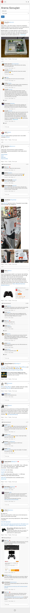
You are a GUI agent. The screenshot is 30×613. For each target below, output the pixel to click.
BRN (8, 383)
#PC (2, 386)
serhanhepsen (10, 582)
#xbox (2, 156)
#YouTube (3, 470)
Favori (6, 59)
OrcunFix (9, 22)
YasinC (7, 393)
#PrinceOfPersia (22, 367)
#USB (2, 474)
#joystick (3, 285)
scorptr (7, 306)
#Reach (9, 386)
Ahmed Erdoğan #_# (13, 363)
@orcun (5, 181)
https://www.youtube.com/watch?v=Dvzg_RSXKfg (12, 369)
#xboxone (7, 285)
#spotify (3, 472)
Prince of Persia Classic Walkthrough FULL (16, 372)
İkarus (8, 270)
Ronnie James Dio (11, 63)
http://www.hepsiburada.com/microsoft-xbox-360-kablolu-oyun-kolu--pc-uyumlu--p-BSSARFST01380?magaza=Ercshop (15, 524)
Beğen (2, 59)
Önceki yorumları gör (15, 164)
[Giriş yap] (28, 1)
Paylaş (9, 59)
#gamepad (8, 521)
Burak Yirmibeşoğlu (10, 180)
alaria (8, 132)
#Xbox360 (3, 135)
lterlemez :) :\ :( (9, 441)
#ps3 (8, 414)
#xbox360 (3, 367)
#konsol (16, 414)
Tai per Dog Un (9, 103)
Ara (3, 16)
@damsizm (6, 487)
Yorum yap (14, 59)
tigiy (6, 77)
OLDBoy (7, 83)
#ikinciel (8, 137)
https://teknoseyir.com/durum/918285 (11, 499)
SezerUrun (10, 146)
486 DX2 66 (7, 492)
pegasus (8, 172)
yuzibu (7, 333)
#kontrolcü (22, 283)
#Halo (6, 386)
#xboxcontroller (4, 158)
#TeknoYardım (4, 154)
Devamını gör (23, 34)
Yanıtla (10, 68)
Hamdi (8, 405)
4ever (6, 167)
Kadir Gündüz (11, 461)
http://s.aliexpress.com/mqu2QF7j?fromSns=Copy (13, 597)
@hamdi (6, 442)
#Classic (17, 367)
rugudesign (10, 199)
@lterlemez (6, 449)
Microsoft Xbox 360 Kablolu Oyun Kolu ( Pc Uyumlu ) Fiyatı (16, 528)
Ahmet (9, 510)
